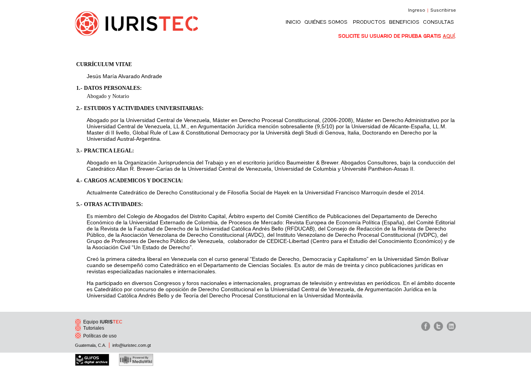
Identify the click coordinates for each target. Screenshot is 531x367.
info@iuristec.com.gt (131, 345)
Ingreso (416, 10)
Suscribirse (443, 10)
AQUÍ (449, 36)
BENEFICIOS (404, 22)
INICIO (293, 22)
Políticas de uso (100, 336)
